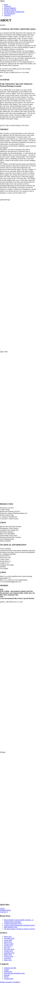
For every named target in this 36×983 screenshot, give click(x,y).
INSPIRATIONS (5, 910)
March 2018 (8, 942)
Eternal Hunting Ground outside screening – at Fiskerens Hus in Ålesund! (18, 920)
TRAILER (7, 6)
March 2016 (8, 954)
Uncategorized (8, 978)
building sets (8, 971)
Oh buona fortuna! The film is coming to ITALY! (19, 929)
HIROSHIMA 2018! (10, 927)
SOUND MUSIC (9, 13)
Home (6, 4)
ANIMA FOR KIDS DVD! (13, 923)
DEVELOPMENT (10, 8)
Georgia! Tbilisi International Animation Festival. (19, 925)
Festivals (7, 975)
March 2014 (8, 960)
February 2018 (8, 944)
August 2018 (8, 940)
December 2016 (9, 949)
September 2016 (9, 953)
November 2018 (9, 938)
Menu (2, 1)
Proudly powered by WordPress (10, 982)
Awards (6, 969)
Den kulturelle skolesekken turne (14, 973)
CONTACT (4, 912)
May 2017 (7, 947)
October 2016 (8, 951)
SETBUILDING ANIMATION (14, 12)
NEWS (6, 977)
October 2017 (8, 945)
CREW (2, 908)
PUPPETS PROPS (10, 10)
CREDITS (7, 15)
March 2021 (8, 936)
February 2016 (8, 956)
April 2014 (7, 958)
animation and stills (10, 968)
